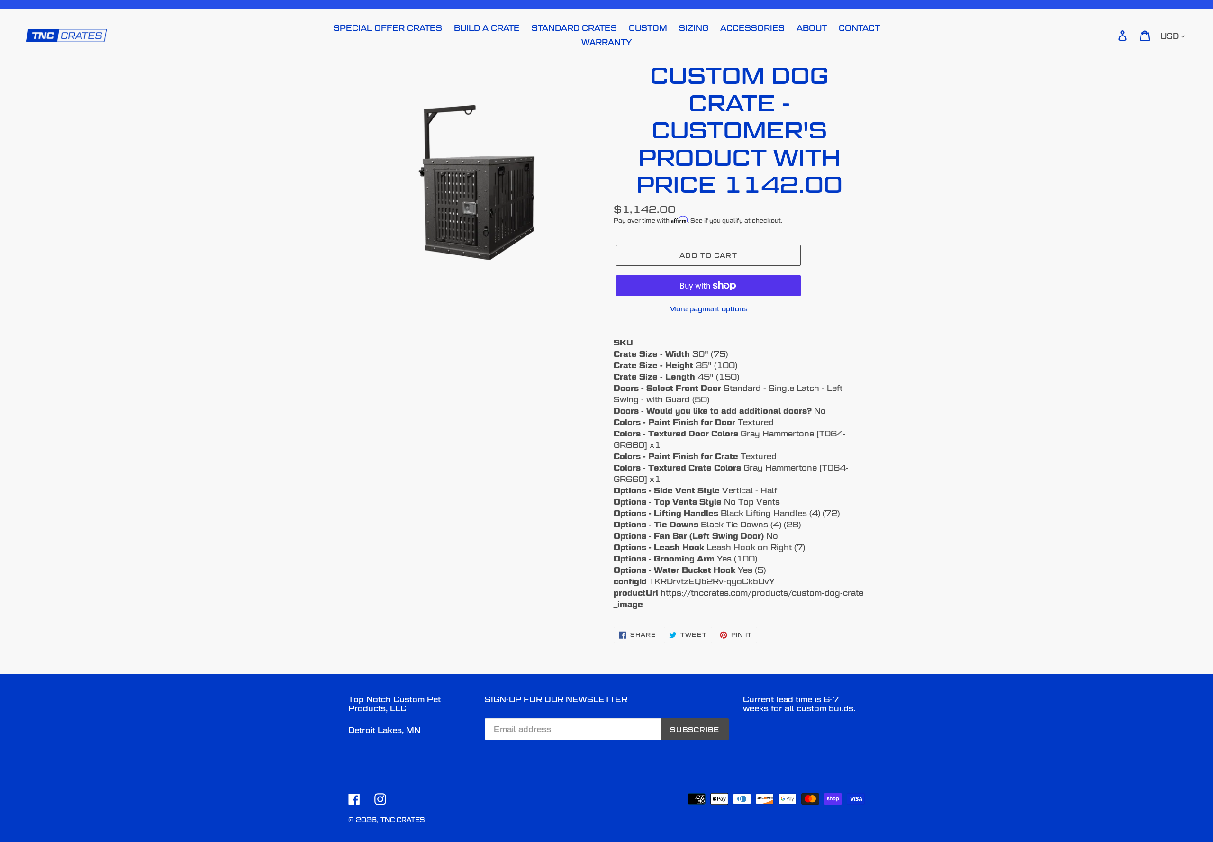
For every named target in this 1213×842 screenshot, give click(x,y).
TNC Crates (402, 820)
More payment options (708, 309)
